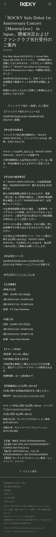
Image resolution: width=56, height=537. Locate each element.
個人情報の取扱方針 (12, 487)
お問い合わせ (9, 501)
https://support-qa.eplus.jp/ (18, 409)
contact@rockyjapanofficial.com (24, 531)
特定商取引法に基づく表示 (15, 483)
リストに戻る (30, 471)
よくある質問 (9, 498)
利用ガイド (8, 494)
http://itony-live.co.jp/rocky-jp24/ (29, 395)
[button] (5, 4)
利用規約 (7, 490)
